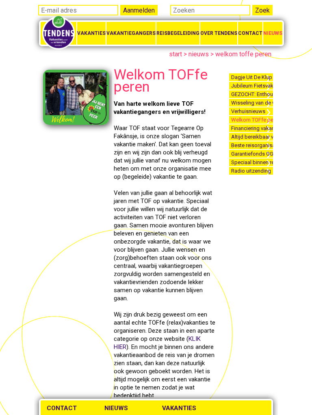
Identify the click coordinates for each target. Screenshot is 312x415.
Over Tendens (218, 33)
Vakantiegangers (131, 33)
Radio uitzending (251, 171)
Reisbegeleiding (177, 33)
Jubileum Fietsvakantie (252, 86)
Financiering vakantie (252, 128)
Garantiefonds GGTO (252, 154)
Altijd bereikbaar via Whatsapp (252, 137)
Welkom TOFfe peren (252, 120)
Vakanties (91, 33)
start (175, 54)
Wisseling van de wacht (252, 103)
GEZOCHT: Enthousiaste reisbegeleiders (252, 94)
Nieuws (272, 33)
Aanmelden (139, 10)
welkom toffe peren (243, 54)
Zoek (262, 10)
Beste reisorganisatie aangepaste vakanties (252, 145)
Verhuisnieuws (248, 111)
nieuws (198, 54)
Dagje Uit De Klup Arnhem (252, 77)
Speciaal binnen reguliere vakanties (252, 162)
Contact (250, 33)
